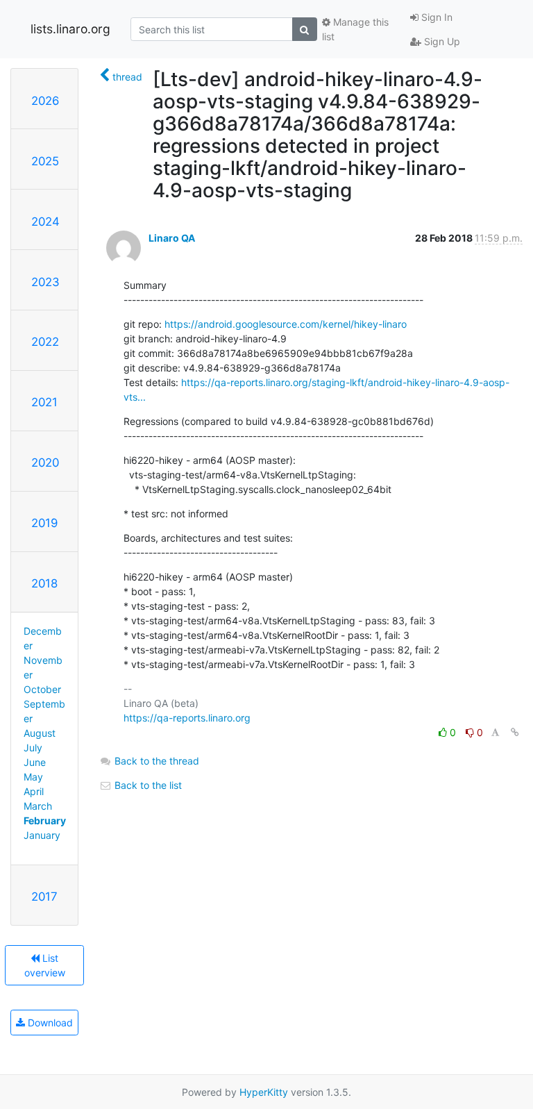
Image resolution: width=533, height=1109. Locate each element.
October (42, 689)
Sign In (435, 17)
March (38, 806)
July (33, 747)
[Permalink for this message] (515, 732)
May (33, 777)
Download (49, 1022)
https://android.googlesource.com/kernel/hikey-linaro (285, 324)
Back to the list (147, 785)
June (35, 762)
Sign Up (440, 41)
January (42, 835)
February (45, 820)
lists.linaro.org (70, 29)
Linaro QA (172, 238)
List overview (44, 965)
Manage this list (355, 29)
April (34, 791)
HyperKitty (263, 1092)
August (40, 733)
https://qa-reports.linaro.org (187, 718)
